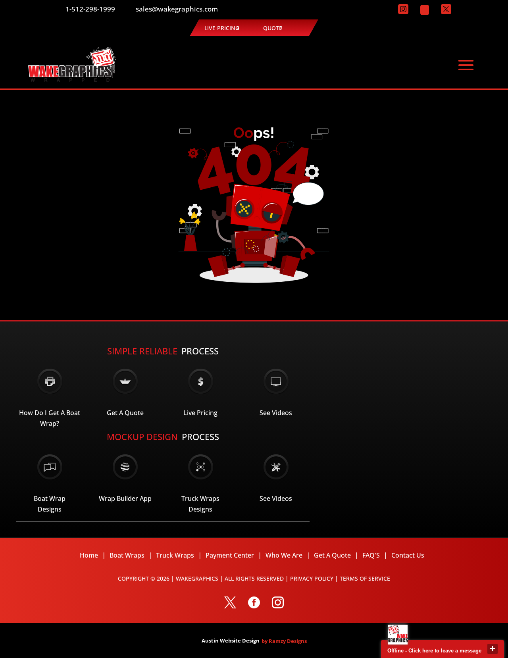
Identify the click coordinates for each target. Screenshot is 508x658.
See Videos (276, 412)
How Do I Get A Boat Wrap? (49, 418)
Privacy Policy (311, 578)
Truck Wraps (175, 555)
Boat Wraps (127, 555)
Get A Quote (125, 412)
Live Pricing (200, 412)
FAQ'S (371, 555)
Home (89, 555)
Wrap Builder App (125, 498)
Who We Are (284, 555)
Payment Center (230, 555)
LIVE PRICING (221, 28)
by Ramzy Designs (284, 641)
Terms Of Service (365, 578)
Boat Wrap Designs (49, 504)
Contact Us (407, 555)
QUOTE (272, 28)
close (492, 649)
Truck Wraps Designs (200, 504)
